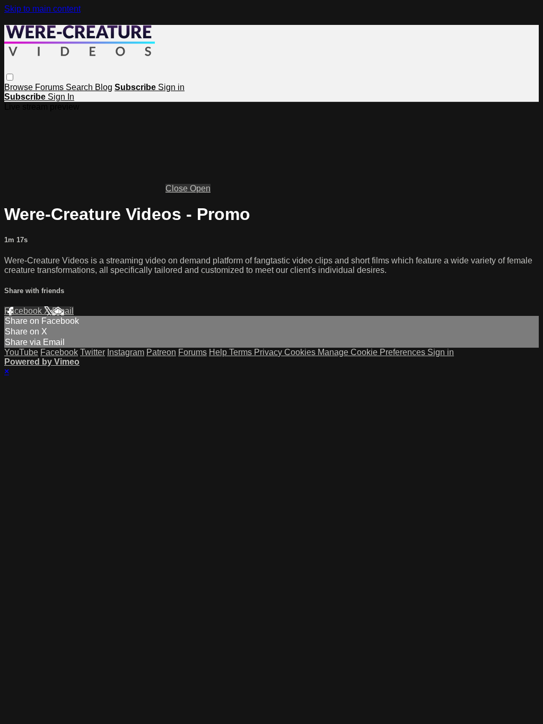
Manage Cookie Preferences (372, 352)
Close (177, 188)
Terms (241, 352)
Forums (50, 87)
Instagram (125, 352)
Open (200, 188)
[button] (9, 77)
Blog (103, 87)
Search (80, 87)
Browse (19, 87)
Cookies (301, 352)
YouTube (21, 352)
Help (219, 352)
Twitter (92, 352)
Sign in (171, 87)
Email (63, 310)
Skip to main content (42, 8)
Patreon (161, 352)
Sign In (61, 96)
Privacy (269, 352)
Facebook (24, 310)
